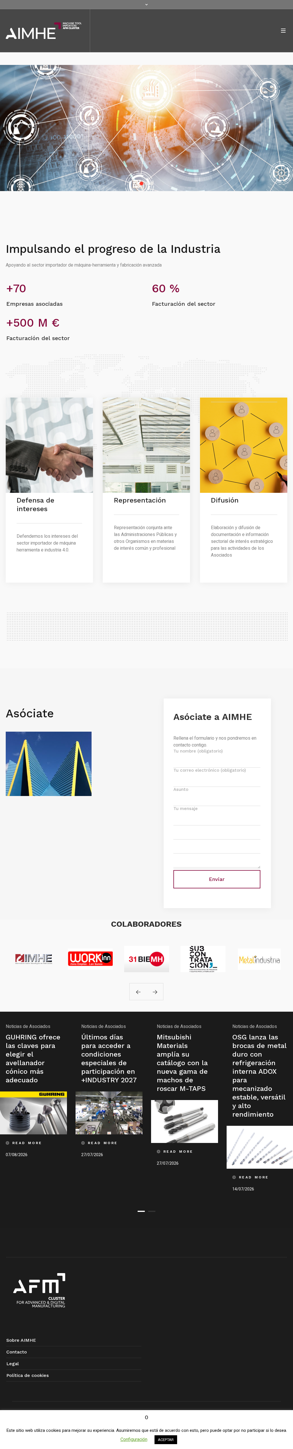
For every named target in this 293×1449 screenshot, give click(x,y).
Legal (12, 1363)
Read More (27, 1143)
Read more (33, 1112)
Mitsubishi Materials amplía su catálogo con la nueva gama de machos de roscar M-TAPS (106, 1063)
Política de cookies (27, 1375)
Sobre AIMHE (21, 1340)
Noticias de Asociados (28, 1026)
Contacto (16, 1352)
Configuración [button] (133, 1439)
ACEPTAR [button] (166, 1439)
